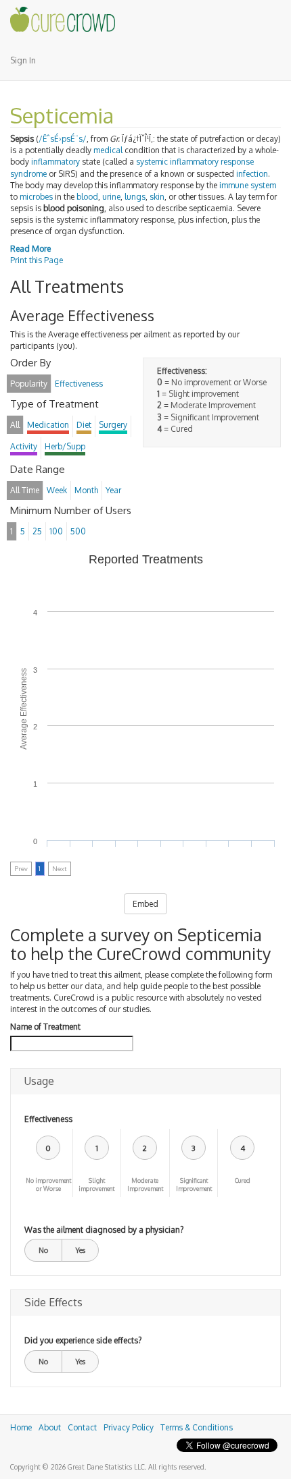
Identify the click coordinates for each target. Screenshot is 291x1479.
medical (107, 150)
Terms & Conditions (196, 1427)
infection (252, 174)
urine (111, 197)
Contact (82, 1427)
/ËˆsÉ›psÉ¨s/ (63, 139)
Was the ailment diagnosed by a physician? (103, 1230)
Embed (145, 904)
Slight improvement (96, 1185)
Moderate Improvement (145, 1185)
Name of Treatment (45, 1027)
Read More (30, 249)
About (50, 1427)
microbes (36, 197)
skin (157, 197)
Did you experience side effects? (82, 1340)
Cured (242, 1180)
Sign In (23, 60)
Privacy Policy (129, 1427)
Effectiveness (48, 1119)
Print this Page (36, 260)
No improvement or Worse (48, 1185)
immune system (247, 185)
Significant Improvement (194, 1185)
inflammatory (55, 162)
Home (21, 1427)
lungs (135, 197)
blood (87, 197)
